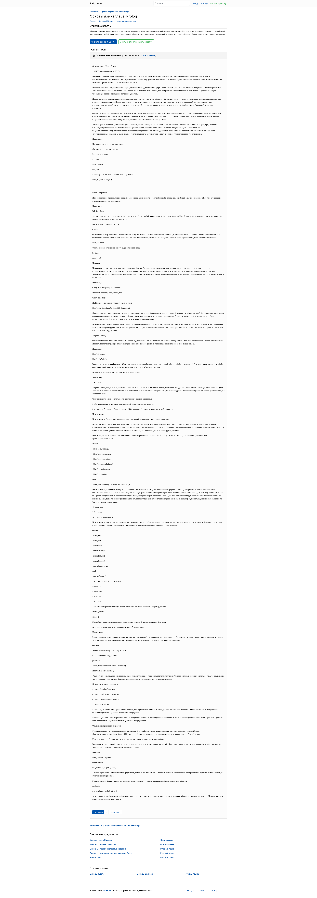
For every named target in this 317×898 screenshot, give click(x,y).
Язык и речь (96, 857)
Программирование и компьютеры (115, 12)
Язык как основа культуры (103, 844)
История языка (191, 874)
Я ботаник (107, 891)
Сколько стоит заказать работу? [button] (136, 42)
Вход (195, 3)
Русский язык (167, 849)
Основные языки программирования (108, 849)
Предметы (94, 12)
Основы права (167, 844)
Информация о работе (115, 825)
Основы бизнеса (145, 874)
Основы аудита (97, 874)
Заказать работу (218, 3)
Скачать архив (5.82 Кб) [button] (103, 42)
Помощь (204, 3)
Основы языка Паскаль (101, 840)
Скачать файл (148, 55)
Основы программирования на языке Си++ (111, 853)
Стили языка (166, 840)
